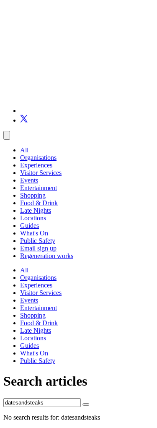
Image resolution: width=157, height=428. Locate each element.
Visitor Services (41, 172)
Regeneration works (46, 255)
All (24, 150)
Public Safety (37, 240)
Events (29, 180)
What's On (34, 233)
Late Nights (35, 210)
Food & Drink (39, 202)
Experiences (36, 165)
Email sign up (38, 248)
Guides (29, 225)
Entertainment (38, 187)
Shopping (33, 195)
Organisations (38, 157)
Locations (33, 218)
